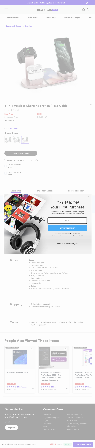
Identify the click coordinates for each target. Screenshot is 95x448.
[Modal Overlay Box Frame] (47, 224)
